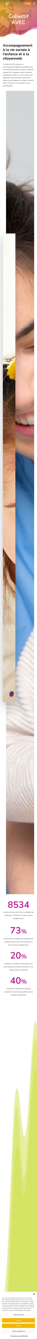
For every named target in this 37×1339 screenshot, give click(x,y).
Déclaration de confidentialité (19, 1336)
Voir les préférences (18, 1331)
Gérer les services (18, 1314)
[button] (34, 1294)
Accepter (18, 1320)
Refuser (18, 1326)
